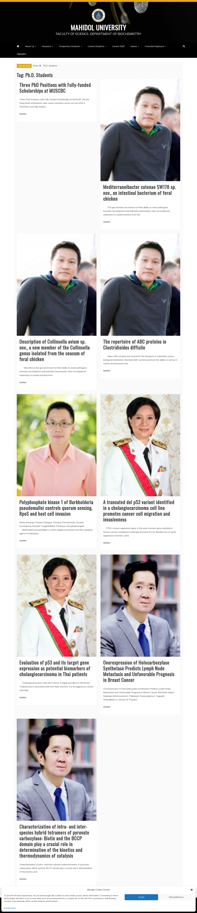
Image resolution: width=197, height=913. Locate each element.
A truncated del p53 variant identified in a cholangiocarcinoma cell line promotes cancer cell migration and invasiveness (138, 510)
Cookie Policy (10, 908)
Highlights (21, 54)
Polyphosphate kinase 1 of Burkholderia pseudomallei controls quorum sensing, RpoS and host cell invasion (56, 507)
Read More (22, 114)
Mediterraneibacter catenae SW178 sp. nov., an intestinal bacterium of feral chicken (139, 192)
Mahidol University (98, 27)
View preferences (176, 897)
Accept (141, 897)
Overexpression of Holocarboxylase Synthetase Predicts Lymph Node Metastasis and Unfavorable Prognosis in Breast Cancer (138, 671)
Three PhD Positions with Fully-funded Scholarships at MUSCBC (55, 87)
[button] (191, 889)
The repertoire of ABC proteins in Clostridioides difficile (134, 344)
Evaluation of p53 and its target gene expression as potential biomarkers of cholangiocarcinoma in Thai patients (54, 668)
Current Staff (118, 46)
